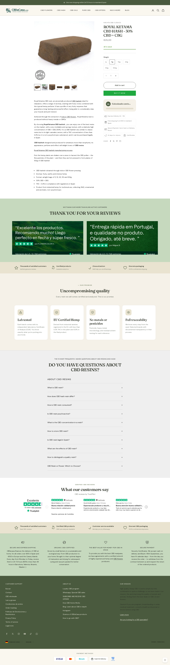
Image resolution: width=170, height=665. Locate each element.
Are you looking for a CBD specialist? (134, 620)
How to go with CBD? (71, 618)
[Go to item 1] (37, 87)
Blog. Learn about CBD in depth (75, 607)
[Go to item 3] (52, 87)
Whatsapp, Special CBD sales (74, 592)
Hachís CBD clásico (112, 22)
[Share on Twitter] (114, 141)
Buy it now (119, 93)
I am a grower (11, 600)
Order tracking (11, 608)
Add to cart (120, 85)
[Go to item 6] (74, 87)
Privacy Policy (11, 618)
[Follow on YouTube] (25, 634)
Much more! (115, 10)
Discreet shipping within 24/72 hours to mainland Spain (86, 2)
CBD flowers (46, 10)
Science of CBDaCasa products (75, 614)
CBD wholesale (11, 596)
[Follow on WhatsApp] (37, 634)
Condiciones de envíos (14, 604)
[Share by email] (120, 141)
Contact (9, 592)
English (28, 642)
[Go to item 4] (59, 87)
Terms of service (12, 622)
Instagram (66, 610)
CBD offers (100, 10)
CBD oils (74, 10)
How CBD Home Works (71, 603)
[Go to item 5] (67, 87)
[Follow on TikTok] (31, 634)
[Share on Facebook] (110, 141)
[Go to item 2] (45, 87)
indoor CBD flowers (68, 117)
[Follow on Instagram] (19, 634)
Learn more (124, 615)
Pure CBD (86, 10)
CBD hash (61, 10)
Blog (127, 10)
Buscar (8, 589)
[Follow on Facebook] (7, 634)
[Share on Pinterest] (117, 141)
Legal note (10, 626)
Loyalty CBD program (71, 589)
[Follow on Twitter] (13, 634)
